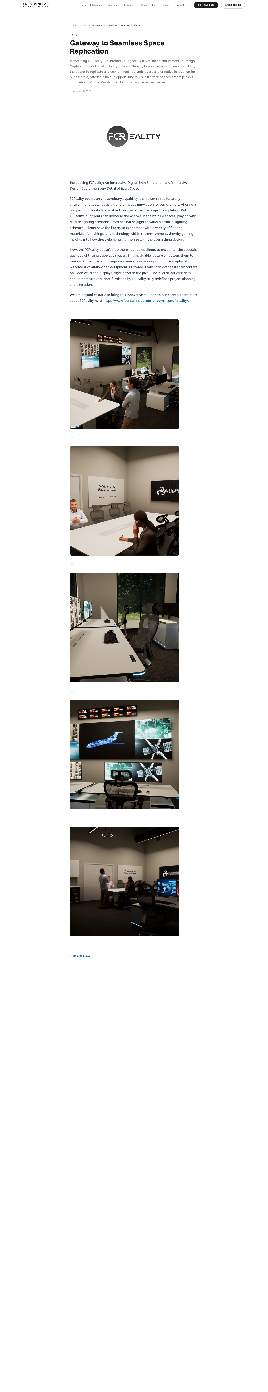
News (84, 25)
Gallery (167, 4)
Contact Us (206, 4)
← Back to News (80, 955)
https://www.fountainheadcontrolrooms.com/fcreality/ (146, 300)
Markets (113, 4)
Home (73, 25)
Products (129, 4)
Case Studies (148, 4)
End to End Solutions (90, 4)
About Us (182, 4)
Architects (233, 4)
